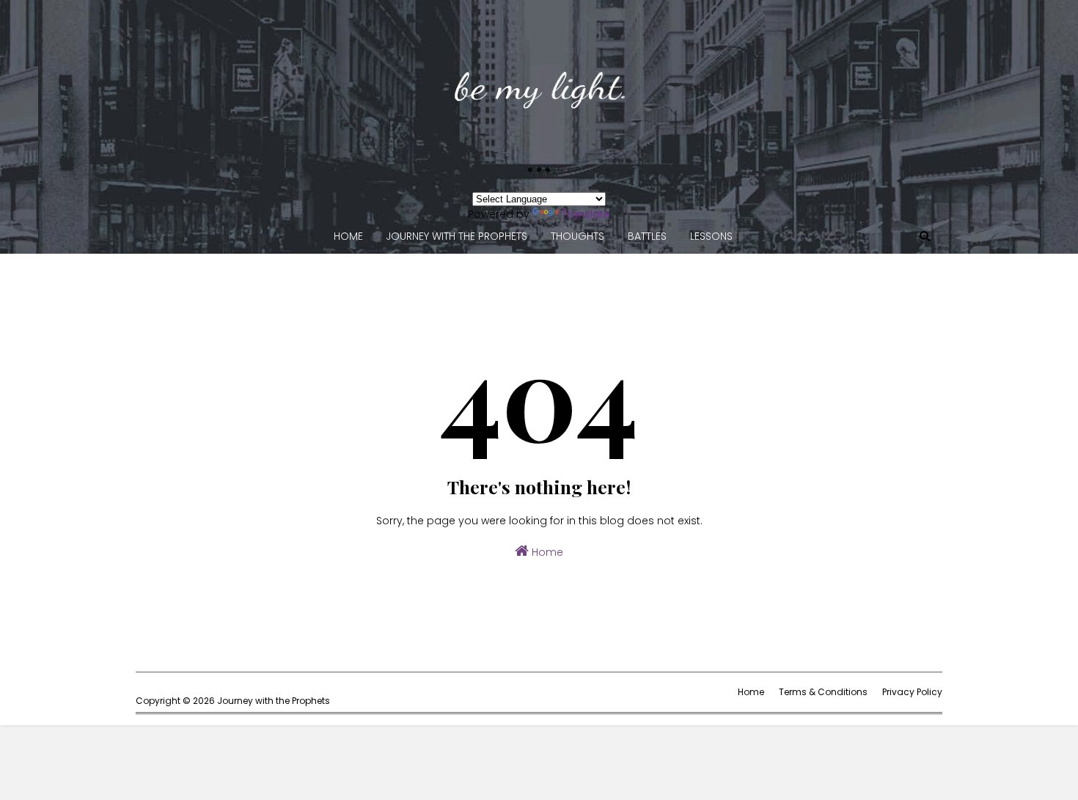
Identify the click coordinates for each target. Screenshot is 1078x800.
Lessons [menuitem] (711, 236)
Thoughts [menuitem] (577, 236)
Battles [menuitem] (647, 236)
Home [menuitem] (348, 236)
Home (546, 552)
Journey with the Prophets (273, 700)
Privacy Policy (912, 692)
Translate (586, 214)
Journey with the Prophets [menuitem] (456, 236)
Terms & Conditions (823, 692)
